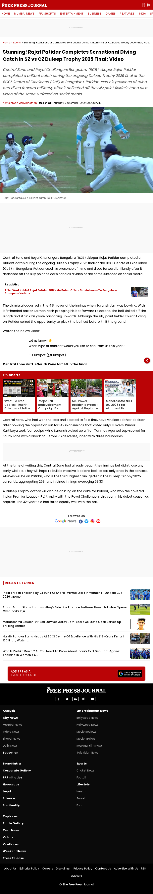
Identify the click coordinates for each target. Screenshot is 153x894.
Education (10, 753)
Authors (76, 876)
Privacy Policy (83, 868)
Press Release (13, 858)
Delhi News (10, 746)
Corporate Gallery (17, 770)
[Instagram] (92, 521)
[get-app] (149, 5)
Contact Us (103, 868)
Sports (17, 42)
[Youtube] (98, 521)
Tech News (11, 830)
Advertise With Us (126, 868)
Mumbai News (24, 13)
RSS (143, 868)
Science (9, 798)
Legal (7, 791)
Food (79, 805)
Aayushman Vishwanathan (20, 103)
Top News (10, 816)
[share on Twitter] (67, 699)
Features (127, 13)
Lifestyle (83, 784)
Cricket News (85, 770)
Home (6, 13)
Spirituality (11, 805)
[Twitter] (86, 521)
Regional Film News (89, 746)
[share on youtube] (92, 699)
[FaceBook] (80, 521)
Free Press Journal (24, 5)
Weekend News (14, 851)
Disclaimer (63, 868)
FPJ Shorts (47, 13)
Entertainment (71, 13)
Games (111, 13)
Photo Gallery (13, 823)
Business (94, 13)
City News (10, 718)
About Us (10, 868)
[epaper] (143, 5)
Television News (87, 753)
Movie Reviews (86, 732)
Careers (47, 868)
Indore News (11, 732)
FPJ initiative (12, 777)
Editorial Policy (29, 868)
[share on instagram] (84, 699)
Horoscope (11, 784)
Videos (8, 837)
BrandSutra (12, 764)
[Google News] (65, 521)
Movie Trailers (85, 739)
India (142, 13)
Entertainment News (92, 711)
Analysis (9, 711)
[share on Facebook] (59, 699)
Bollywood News (87, 718)
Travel (80, 798)
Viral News (11, 844)
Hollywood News (87, 725)
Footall (81, 777)
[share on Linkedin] (75, 699)
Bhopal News (11, 739)
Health (80, 791)
